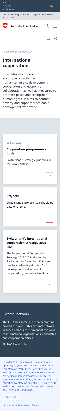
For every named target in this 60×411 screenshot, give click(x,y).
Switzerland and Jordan (24, 26)
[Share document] (55, 38)
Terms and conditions (20, 389)
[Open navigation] (55, 25)
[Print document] (48, 38)
